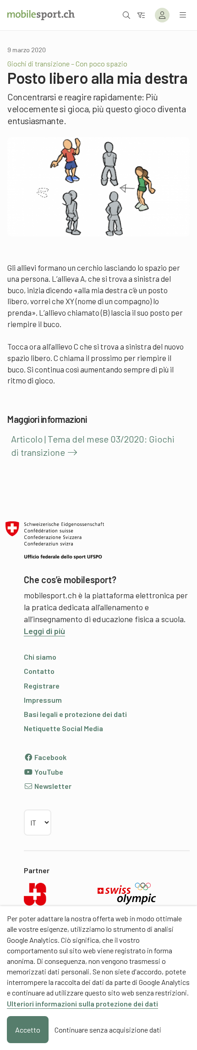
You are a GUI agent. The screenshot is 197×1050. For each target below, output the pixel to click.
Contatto (39, 671)
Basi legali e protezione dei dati (75, 714)
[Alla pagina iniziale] (41, 15)
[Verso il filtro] (141, 15)
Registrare (42, 685)
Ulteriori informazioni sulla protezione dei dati (82, 1003)
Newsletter (52, 786)
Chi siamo (40, 656)
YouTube (48, 771)
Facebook (49, 757)
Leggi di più (44, 631)
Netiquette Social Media (63, 728)
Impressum (43, 699)
